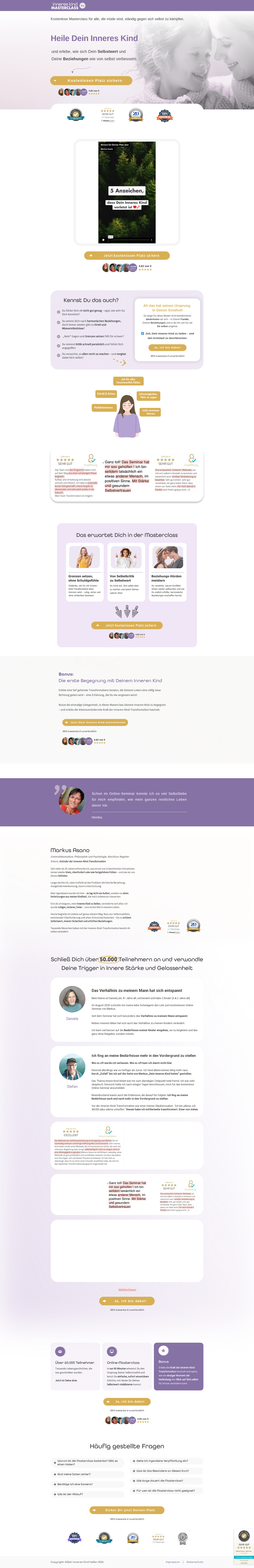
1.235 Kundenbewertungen (244, 1557)
